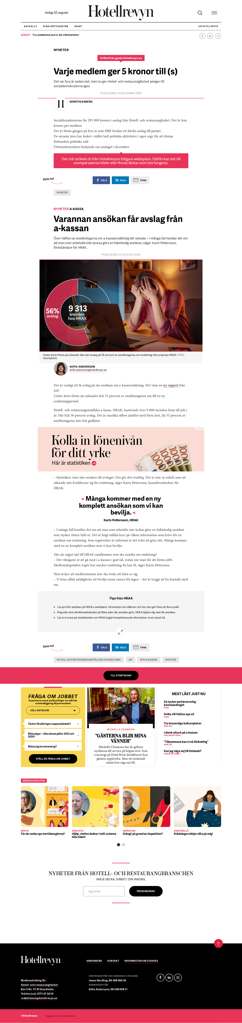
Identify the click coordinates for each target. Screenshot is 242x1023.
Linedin (169, 978)
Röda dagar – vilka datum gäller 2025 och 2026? (51, 735)
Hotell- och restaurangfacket (39, 984)
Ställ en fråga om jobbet (53, 758)
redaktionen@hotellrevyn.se (39, 998)
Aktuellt (30, 26)
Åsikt (78, 26)
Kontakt (113, 961)
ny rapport (171, 385)
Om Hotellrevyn (208, 26)
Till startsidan (121, 675)
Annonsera (94, 961)
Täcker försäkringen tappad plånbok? (49, 723)
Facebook (202, 36)
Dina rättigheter (55, 26)
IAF (131, 659)
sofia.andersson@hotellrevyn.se (88, 369)
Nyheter (62, 192)
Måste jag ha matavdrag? (42, 746)
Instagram (218, 36)
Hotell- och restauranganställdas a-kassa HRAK (89, 659)
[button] (118, 844)
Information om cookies (141, 961)
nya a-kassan (148, 659)
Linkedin (210, 36)
